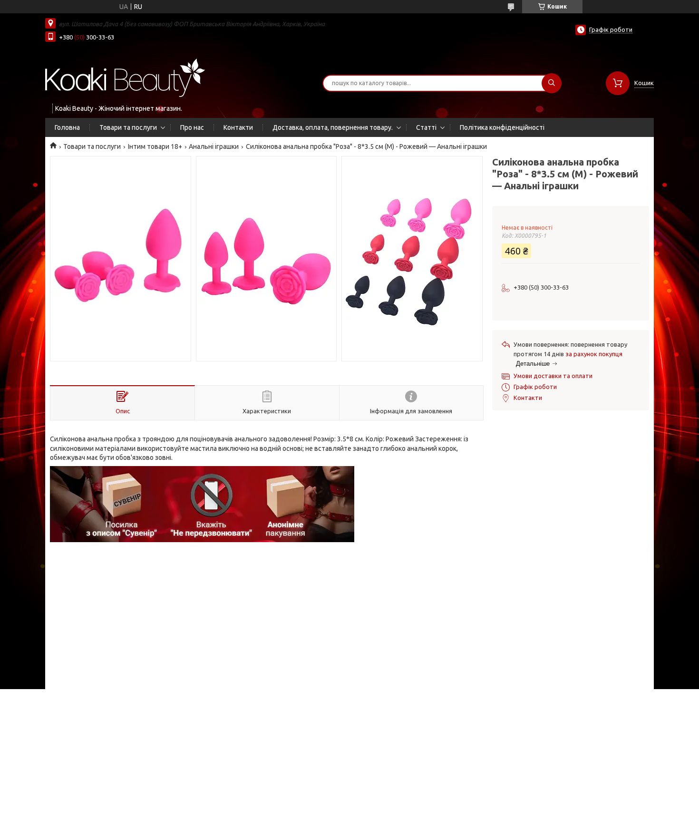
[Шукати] (552, 83)
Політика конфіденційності (502, 127)
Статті (426, 127)
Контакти (238, 127)
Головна (67, 127)
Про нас (192, 127)
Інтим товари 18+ (155, 146)
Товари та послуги (128, 127)
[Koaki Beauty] (125, 77)
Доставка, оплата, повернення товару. (332, 127)
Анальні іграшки (214, 146)
